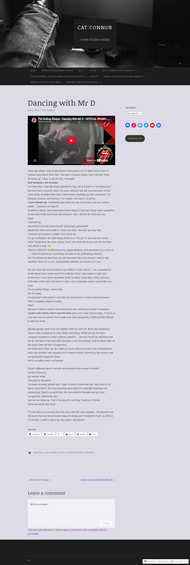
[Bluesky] (158, 125)
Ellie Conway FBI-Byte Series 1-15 (118, 70)
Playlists (93, 76)
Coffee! (93, 70)
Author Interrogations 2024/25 (57, 70)
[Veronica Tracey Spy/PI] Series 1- (83, 82)
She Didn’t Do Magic (38, 479)
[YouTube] (152, 125)
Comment (106, 523)
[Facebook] (127, 125)
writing (69, 452)
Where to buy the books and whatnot (123, 76)
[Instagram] (133, 125)
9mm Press (38, 452)
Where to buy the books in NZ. (46, 82)
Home (33, 70)
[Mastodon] (140, 125)
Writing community (84, 452)
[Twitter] (146, 125)
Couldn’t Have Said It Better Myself (97, 479)
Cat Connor (95, 27)
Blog (81, 70)
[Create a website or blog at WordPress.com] (29, 560)
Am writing (51, 452)
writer (61, 452)
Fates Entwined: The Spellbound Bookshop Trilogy (56, 76)
